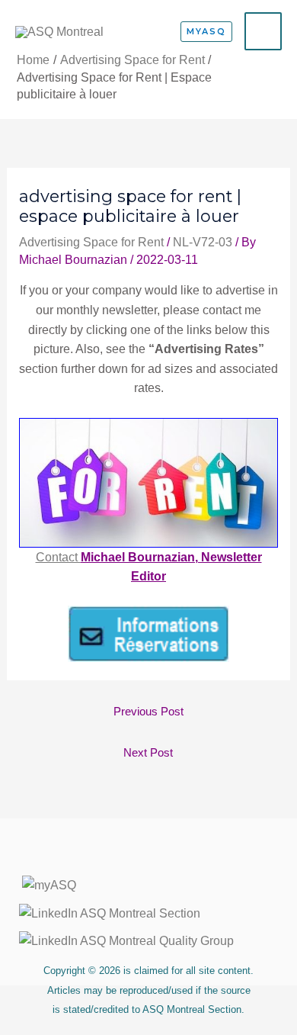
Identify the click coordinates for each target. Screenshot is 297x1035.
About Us (148, 858)
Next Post (148, 753)
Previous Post (148, 712)
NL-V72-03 (202, 242)
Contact (58, 557)
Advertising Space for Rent (91, 242)
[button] (206, 31)
